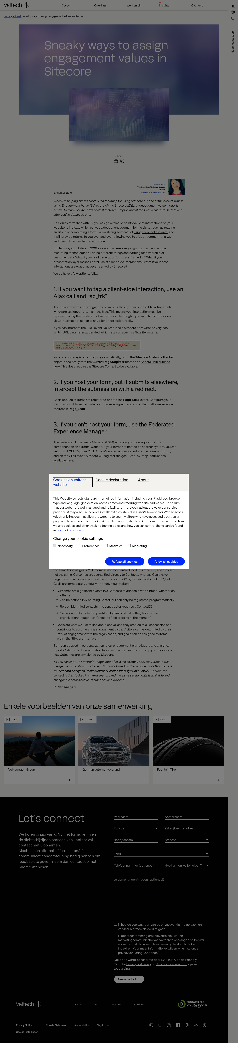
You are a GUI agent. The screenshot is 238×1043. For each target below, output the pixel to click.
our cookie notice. (69, 530)
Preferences (91, 546)
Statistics (116, 546)
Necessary (65, 546)
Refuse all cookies (125, 561)
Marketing (139, 546)
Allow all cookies (166, 561)
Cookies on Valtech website (70, 482)
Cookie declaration (112, 480)
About (143, 480)
